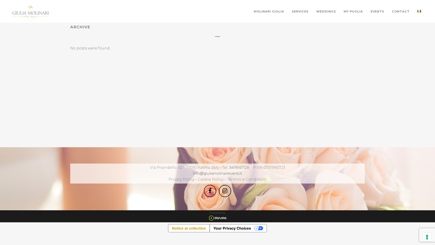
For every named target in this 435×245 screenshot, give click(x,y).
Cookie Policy (211, 179)
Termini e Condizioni (246, 179)
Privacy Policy (181, 179)
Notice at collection (189, 228)
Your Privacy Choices (232, 228)
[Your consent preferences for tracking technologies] (427, 237)
